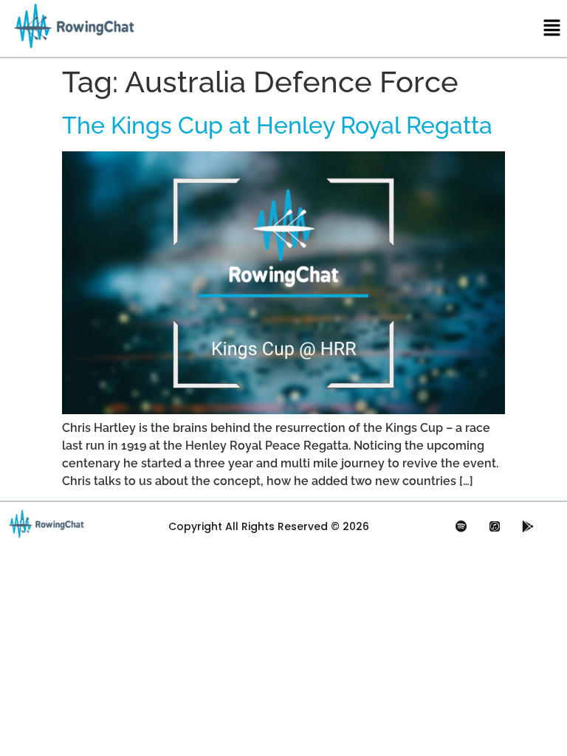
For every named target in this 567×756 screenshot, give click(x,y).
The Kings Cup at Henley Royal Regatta (277, 125)
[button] (552, 28)
